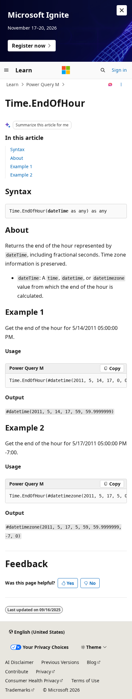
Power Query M (42, 84)
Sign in (119, 70)
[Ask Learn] (110, 84)
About (16, 158)
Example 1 (21, 166)
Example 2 (21, 175)
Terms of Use (85, 680)
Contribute (16, 671)
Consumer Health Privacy (32, 680)
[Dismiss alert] (122, 10)
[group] (66, 381)
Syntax (17, 149)
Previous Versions (60, 662)
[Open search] (102, 70)
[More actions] (121, 84)
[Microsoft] (66, 70)
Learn (12, 84)
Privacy (43, 671)
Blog (91, 662)
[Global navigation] (6, 70)
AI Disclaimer (19, 662)
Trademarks (17, 690)
